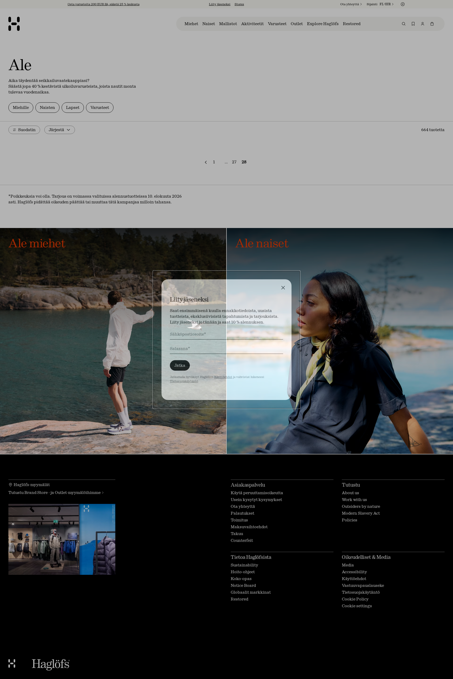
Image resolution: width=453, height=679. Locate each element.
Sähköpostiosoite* (188, 334)
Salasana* (180, 348)
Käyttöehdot (223, 377)
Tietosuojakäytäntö (184, 381)
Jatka (179, 365)
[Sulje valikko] (283, 287)
